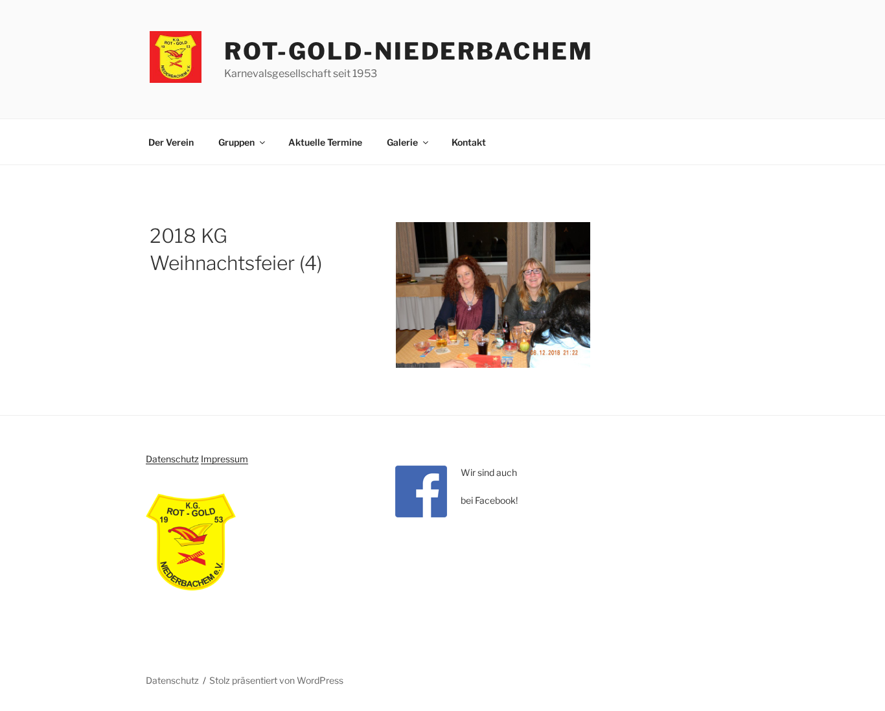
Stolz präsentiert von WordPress (276, 680)
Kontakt (469, 142)
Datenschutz (172, 458)
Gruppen (236, 142)
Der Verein (171, 142)
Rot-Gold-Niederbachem (408, 51)
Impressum (224, 458)
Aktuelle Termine (325, 142)
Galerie (402, 142)
